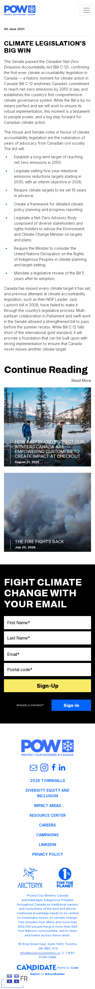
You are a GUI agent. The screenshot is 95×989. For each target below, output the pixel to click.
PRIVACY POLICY (47, 854)
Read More (81, 380)
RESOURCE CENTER (48, 815)
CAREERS (47, 825)
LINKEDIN (47, 844)
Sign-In (71, 705)
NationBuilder (55, 974)
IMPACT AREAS (47, 805)
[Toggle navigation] (86, 10)
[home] (20, 10)
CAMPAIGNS (47, 835)
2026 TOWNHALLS (47, 780)
